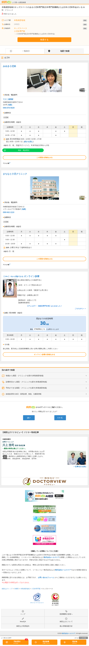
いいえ (60, 418)
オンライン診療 (21, 276)
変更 (85, 20)
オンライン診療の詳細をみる (44, 354)
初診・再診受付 (23, 150)
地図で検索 (65, 51)
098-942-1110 (8, 212)
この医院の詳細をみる (44, 157)
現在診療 (46, 641)
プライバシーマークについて (37, 602)
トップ (22, 614)
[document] (44, 114)
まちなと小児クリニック (15, 174)
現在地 (74, 641)
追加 (85, 24)
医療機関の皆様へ (66, 614)
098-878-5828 (8, 108)
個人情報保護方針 (66, 626)
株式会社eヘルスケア (51, 557)
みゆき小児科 (9, 66)
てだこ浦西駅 (8, 99)
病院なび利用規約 (22, 626)
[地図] (10, 105)
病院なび (6, 2)
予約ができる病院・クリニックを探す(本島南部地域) (26, 388)
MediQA (23, 621)
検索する (44, 39)
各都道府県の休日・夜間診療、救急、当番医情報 (23, 394)
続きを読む (28, 142)
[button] (5, 457)
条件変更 (83, 638)
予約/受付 (17, 641)
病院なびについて (66, 621)
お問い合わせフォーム (46, 577)
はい (29, 418)
